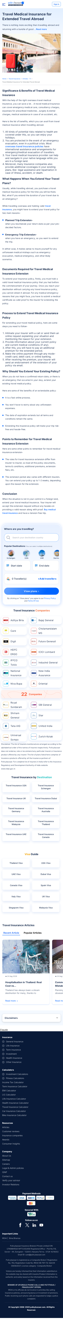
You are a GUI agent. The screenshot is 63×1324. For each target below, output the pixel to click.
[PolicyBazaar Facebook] (20, 1225)
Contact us (7, 1176)
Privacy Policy (50, 598)
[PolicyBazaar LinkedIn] (34, 1225)
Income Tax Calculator (13, 1082)
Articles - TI (27, 79)
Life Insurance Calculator (14, 1098)
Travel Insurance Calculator (15, 1107)
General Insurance (14, 1041)
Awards (5, 1139)
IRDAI (4, 1238)
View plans (24, 598)
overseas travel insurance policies (24, 146)
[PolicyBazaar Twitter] (27, 1225)
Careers (6, 1164)
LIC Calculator (9, 1094)
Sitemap (6, 1160)
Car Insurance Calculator (14, 1111)
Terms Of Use (33, 601)
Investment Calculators (17, 1074)
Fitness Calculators (15, 1078)
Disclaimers (11, 1017)
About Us (6, 1155)
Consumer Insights (11, 1143)
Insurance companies (12, 1135)
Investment (11, 1054)
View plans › (31, 591)
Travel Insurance (14, 79)
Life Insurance (12, 1045)
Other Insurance (13, 1062)
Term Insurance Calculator (14, 1086)
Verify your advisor (11, 1180)
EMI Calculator (9, 1090)
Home (4, 79)
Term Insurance (13, 1049)
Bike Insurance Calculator (14, 1115)
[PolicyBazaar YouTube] (41, 1225)
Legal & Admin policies (13, 1168)
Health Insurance (14, 1058)
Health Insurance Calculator (15, 1103)
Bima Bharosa (14, 1238)
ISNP (4, 1172)
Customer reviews (10, 1131)
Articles (5, 1127)
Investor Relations (10, 1184)
